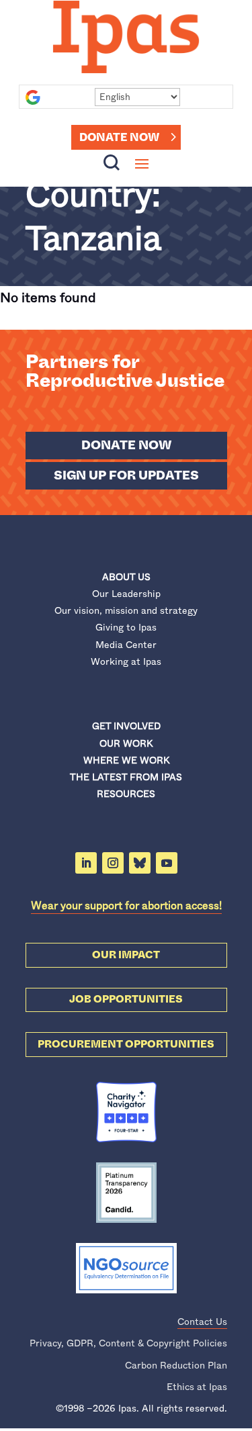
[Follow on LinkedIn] (86, 863)
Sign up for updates (126, 475)
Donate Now (119, 137)
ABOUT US (126, 577)
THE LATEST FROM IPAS (126, 777)
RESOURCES (126, 793)
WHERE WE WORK (126, 760)
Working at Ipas (126, 661)
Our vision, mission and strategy (126, 610)
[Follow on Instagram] (113, 863)
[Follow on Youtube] (166, 863)
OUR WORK (126, 743)
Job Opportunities (126, 999)
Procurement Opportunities (126, 1044)
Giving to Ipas (126, 627)
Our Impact (126, 955)
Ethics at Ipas (197, 1386)
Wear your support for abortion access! (126, 905)
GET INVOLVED (126, 726)
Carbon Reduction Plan (176, 1365)
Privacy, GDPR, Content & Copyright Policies (128, 1343)
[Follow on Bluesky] (140, 863)
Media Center (126, 644)
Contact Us (202, 1321)
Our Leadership (126, 593)
